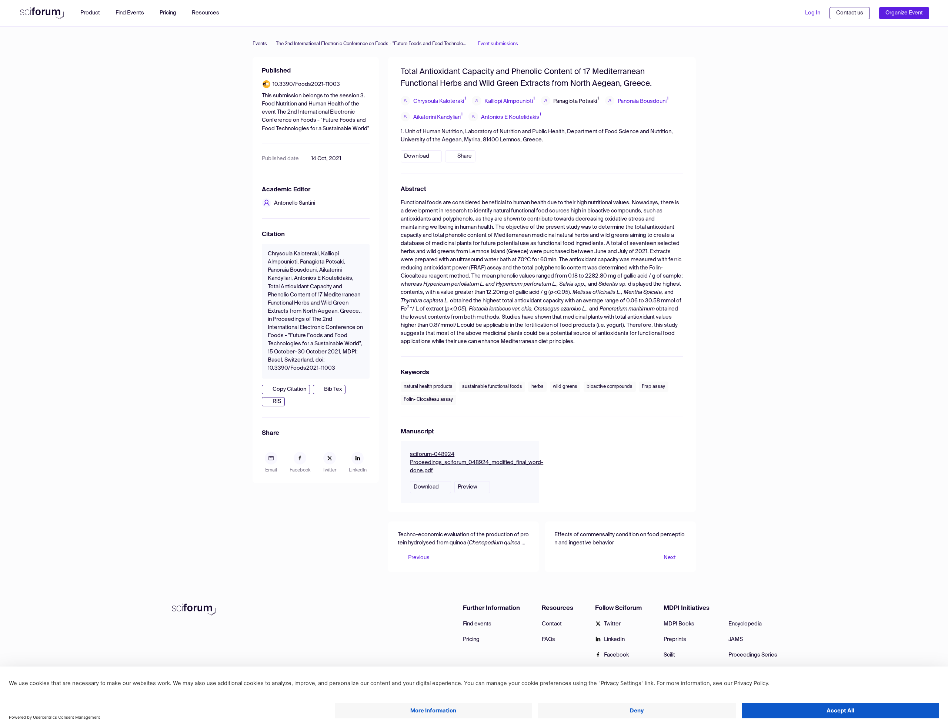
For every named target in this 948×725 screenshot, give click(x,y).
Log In (812, 13)
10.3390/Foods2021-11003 (306, 84)
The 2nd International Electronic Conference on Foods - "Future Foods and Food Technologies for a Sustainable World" (372, 43)
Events (260, 43)
